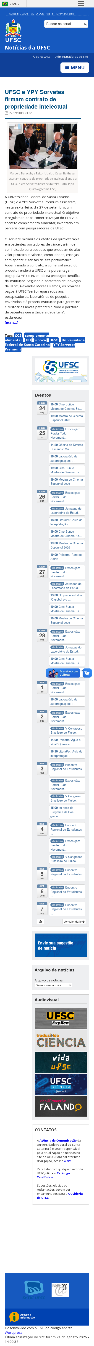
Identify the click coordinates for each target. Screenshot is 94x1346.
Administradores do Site (71, 57)
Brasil (14, 4)
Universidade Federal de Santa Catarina (45, 342)
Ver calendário (73, 921)
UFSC (54, 340)
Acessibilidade (18, 13)
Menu (77, 68)
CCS (18, 335)
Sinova (40, 340)
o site (68, 1161)
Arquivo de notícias (49, 980)
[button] (40, 921)
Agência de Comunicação (58, 1140)
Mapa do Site (65, 13)
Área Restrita (42, 57)
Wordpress (14, 1332)
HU (28, 340)
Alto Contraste (42, 13)
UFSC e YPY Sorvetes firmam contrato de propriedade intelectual (36, 99)
